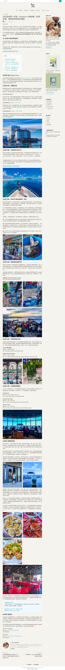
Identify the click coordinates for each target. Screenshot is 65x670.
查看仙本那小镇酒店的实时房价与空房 (11, 51)
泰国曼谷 (48, 120)
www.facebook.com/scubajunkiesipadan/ (14, 636)
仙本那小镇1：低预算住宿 (10, 60)
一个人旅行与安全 (49, 108)
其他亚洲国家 (49, 124)
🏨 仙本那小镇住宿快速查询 (10, 59)
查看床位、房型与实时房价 (17, 111)
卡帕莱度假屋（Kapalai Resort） (26, 78)
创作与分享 (37, 10)
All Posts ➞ (12, 648)
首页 (16, 10)
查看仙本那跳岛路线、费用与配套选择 (13, 610)
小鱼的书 (43, 10)
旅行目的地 (26, 10)
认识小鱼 (47, 10)
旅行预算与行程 (49, 104)
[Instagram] (7, 1)
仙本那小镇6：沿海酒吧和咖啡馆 (11, 70)
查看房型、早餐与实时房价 (16, 102)
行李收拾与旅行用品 (50, 106)
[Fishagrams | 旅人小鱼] (32, 7)
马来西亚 (20, 10)
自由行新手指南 (49, 101)
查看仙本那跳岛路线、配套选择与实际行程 (11, 166)
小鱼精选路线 (32, 10)
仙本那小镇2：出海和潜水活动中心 (11, 62)
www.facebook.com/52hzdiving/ (13, 630)
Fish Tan (6, 21)
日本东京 (48, 122)
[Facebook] (5, 1)
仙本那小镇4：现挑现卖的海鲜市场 (11, 67)
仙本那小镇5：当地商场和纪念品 (11, 68)
